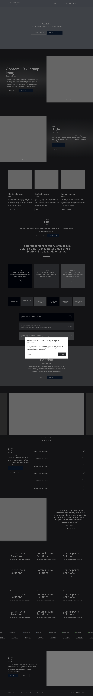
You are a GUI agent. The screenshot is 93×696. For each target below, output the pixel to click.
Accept (62, 354)
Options (29, 354)
